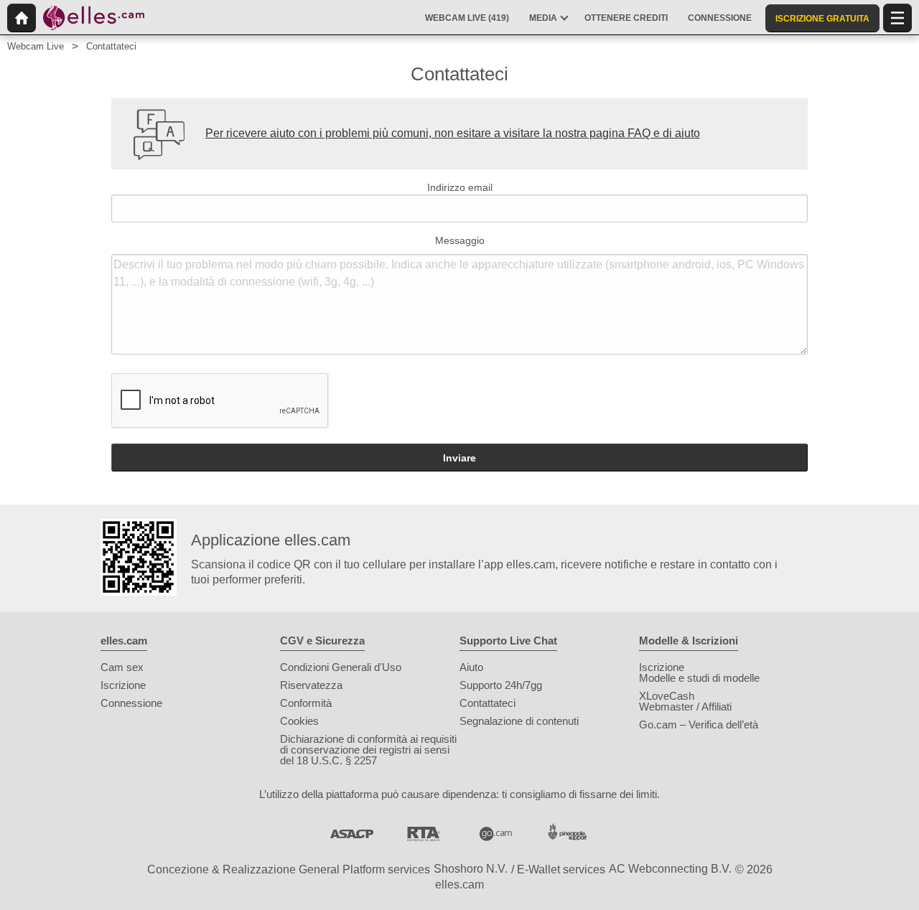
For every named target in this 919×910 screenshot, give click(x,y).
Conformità (306, 703)
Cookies (299, 721)
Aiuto (471, 667)
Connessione (131, 703)
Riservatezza (311, 685)
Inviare (459, 458)
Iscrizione (123, 685)
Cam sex (122, 667)
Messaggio (460, 240)
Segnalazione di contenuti (519, 721)
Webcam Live (35, 46)
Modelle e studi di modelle (699, 678)
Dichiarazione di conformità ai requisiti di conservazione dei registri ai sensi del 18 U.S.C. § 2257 (368, 749)
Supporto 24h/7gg (501, 685)
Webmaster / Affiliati (685, 706)
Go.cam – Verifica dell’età (698, 724)
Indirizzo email (460, 187)
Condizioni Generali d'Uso (340, 667)
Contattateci (488, 703)
